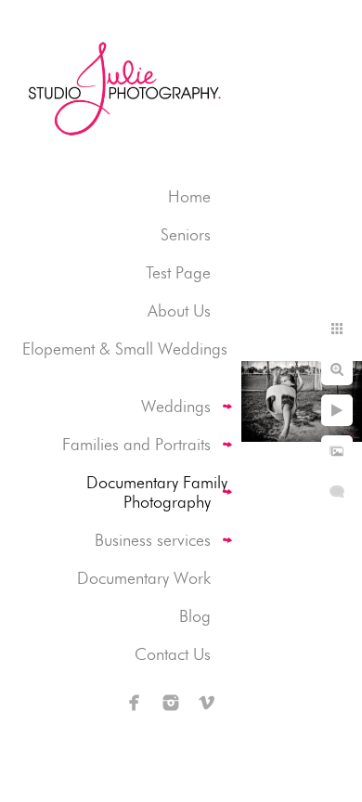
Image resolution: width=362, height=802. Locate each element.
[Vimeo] (207, 702)
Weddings (176, 406)
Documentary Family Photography (156, 491)
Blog (195, 616)
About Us (179, 310)
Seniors (186, 234)
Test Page (178, 272)
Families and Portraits (136, 444)
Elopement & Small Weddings (124, 348)
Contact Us (173, 654)
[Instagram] (171, 702)
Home (189, 196)
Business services (153, 540)
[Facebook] (134, 702)
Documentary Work (144, 578)
